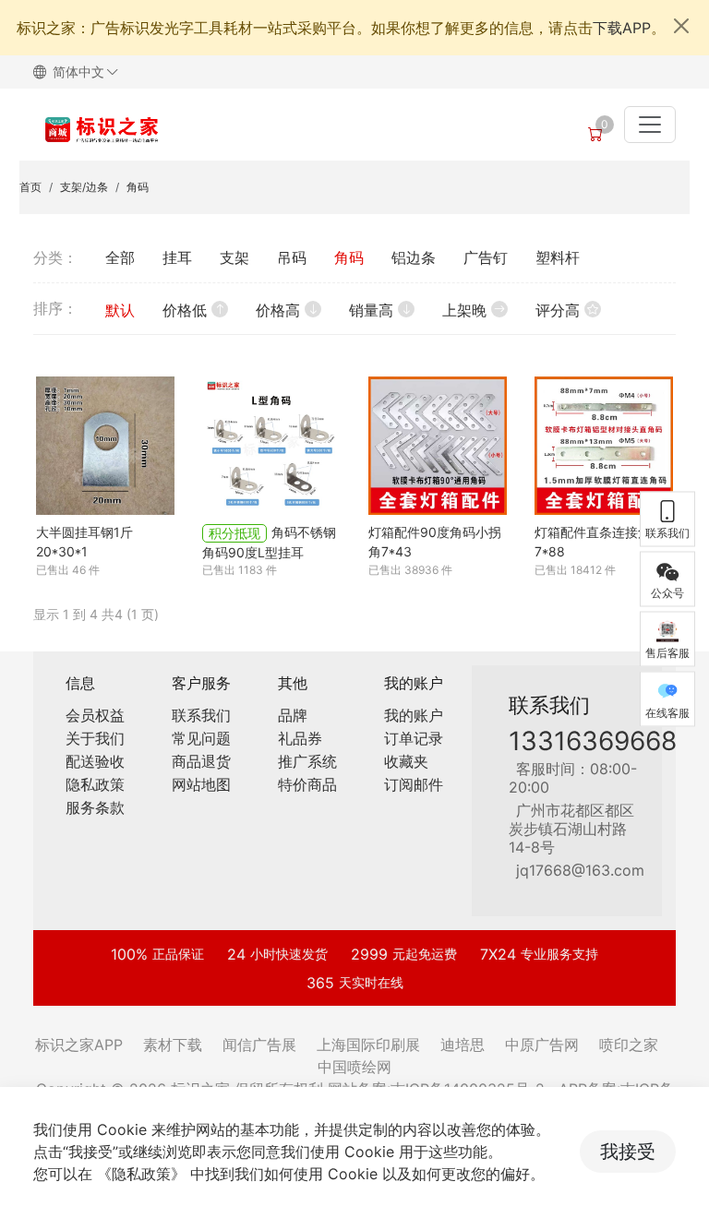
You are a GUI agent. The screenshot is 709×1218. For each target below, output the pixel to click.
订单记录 (413, 738)
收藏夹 (406, 761)
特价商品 (307, 784)
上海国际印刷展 (368, 1044)
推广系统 (307, 761)
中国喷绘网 (354, 1066)
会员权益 (95, 715)
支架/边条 (84, 187)
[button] (83, 72)
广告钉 (485, 257)
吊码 (291, 257)
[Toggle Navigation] (650, 124)
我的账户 (413, 715)
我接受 (627, 1151)
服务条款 (95, 807)
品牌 (292, 715)
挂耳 (177, 257)
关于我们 (95, 738)
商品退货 (201, 761)
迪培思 (462, 1044)
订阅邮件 (413, 784)
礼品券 (300, 738)
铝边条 (413, 257)
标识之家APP (79, 1044)
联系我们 (201, 715)
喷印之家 (628, 1044)
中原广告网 (542, 1044)
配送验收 (95, 761)
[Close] (681, 26)
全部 (120, 257)
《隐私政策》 (141, 1173)
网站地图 (201, 784)
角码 (137, 187)
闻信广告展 (259, 1044)
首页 (30, 187)
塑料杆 (557, 257)
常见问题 (201, 738)
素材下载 (172, 1044)
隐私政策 (95, 784)
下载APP (622, 27)
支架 (234, 257)
